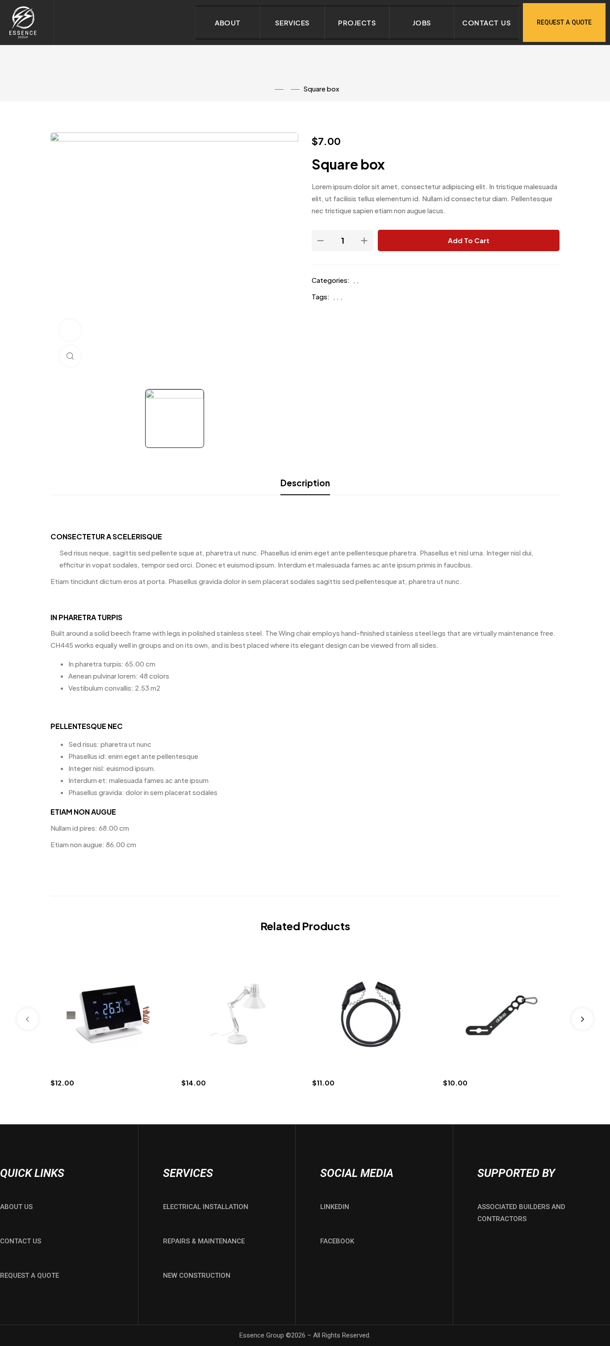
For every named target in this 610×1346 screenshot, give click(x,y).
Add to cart (468, 240)
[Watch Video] (70, 330)
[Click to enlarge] (70, 356)
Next (582, 1019)
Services (292, 22)
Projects (357, 22)
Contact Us (486, 22)
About (228, 22)
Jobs (422, 22)
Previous (27, 1019)
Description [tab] (305, 482)
